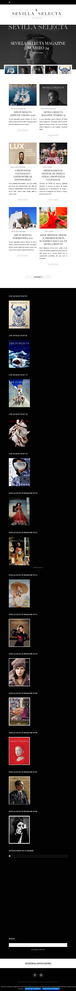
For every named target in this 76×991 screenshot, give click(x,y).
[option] (38, 47)
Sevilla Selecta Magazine (38, 37)
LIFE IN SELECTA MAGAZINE (18, 108)
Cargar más (37, 277)
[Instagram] (41, 975)
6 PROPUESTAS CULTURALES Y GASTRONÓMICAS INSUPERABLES (22, 175)
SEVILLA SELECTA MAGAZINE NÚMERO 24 (53, 113)
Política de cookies (51, 989)
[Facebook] (35, 975)
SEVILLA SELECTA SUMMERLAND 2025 (38, 45)
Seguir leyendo (23, 130)
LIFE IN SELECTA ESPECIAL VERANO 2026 (22, 113)
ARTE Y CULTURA (47, 167)
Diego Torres (39, 52)
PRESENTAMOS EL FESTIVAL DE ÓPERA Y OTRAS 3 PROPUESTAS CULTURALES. (53, 175)
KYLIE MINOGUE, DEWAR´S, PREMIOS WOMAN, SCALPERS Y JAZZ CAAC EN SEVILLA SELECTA (53, 239)
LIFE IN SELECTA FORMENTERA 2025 (23, 236)
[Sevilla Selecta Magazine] (38, 14)
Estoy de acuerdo (33, 989)
